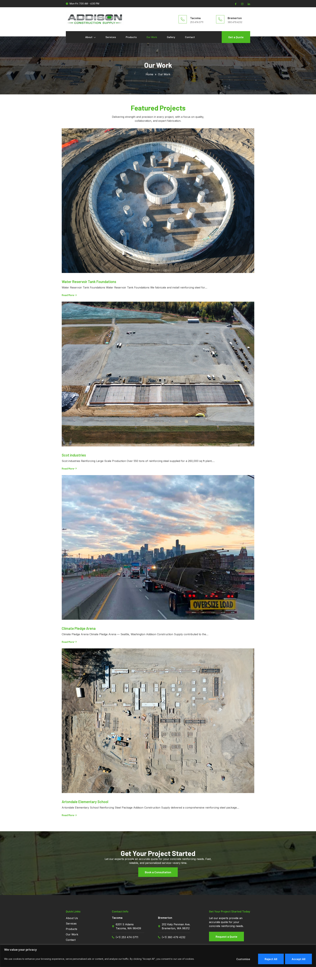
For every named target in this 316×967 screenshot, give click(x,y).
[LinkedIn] (248, 3)
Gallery (171, 37)
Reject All (271, 959)
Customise (243, 959)
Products (131, 37)
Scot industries (74, 455)
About (88, 37)
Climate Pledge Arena (79, 628)
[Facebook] (235, 3)
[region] (158, 956)
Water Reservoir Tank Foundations (89, 281)
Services (110, 37)
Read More (68, 295)
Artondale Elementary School (85, 801)
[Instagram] (242, 3)
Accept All (298, 959)
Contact (190, 37)
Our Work (151, 37)
